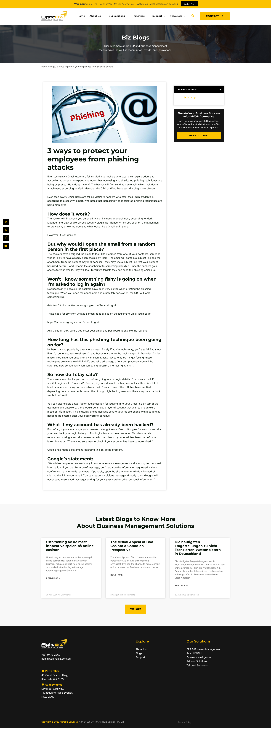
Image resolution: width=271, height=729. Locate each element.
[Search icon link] (193, 16)
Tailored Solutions (197, 665)
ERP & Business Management (203, 649)
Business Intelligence (198, 657)
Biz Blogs (192, 97)
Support (157, 15)
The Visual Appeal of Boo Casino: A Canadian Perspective (131, 546)
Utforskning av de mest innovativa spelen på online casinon (70, 546)
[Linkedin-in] (6, 222)
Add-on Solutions (196, 661)
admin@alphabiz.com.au (56, 658)
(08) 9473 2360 (50, 654)
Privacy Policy (184, 722)
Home (81, 15)
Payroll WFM (194, 653)
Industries (139, 15)
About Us (95, 15)
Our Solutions (117, 15)
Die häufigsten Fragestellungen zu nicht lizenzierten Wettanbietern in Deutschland (198, 548)
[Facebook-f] (6, 238)
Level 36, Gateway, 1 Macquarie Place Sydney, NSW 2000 (57, 692)
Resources (176, 15)
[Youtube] (6, 246)
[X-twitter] (6, 230)
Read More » (53, 578)
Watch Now (189, 4)
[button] (220, 90)
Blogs (52, 66)
